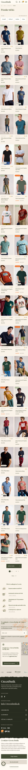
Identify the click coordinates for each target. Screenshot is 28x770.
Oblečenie (9, 5)
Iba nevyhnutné (14, 762)
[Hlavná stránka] (6, 2)
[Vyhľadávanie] (16, 1)
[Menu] (25, 1)
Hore (13, 575)
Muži (5, 5)
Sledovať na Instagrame (9, 663)
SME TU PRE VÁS (12, 611)
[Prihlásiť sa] (19, 1)
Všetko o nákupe (12, 595)
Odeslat (24, 633)
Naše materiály (12, 607)
